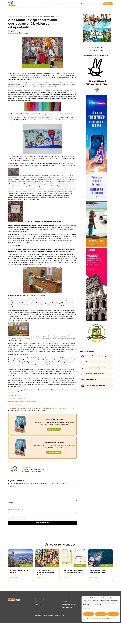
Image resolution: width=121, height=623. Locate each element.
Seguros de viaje (66, 598)
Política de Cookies (93, 618)
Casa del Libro (68, 163)
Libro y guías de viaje (67, 607)
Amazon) (10, 165)
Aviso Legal (112, 618)
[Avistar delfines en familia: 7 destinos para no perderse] (100, 558)
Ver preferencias (113, 614)
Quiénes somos (91, 3)
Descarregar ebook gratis (54, 452)
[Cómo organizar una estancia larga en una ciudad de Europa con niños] (47, 558)
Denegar (101, 614)
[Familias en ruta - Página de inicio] (14, 6)
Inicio (9, 16)
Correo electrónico (14, 509)
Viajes (36, 601)
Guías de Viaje (44, 3)
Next (115, 565)
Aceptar (88, 614)
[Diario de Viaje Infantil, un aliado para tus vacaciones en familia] (74, 558)
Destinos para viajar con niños (42, 598)
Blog (82, 3)
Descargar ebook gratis (53, 429)
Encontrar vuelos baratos (68, 601)
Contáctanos (108, 3)
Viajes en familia (58, 3)
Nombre (10, 502)
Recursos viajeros (44, 65)
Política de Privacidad (103, 618)
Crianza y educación (19, 16)
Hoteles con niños (72, 3)
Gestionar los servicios (91, 608)
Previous (5, 565)
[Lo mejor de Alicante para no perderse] (20, 558)
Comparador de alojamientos (69, 604)
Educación (36, 65)
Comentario (12, 486)
